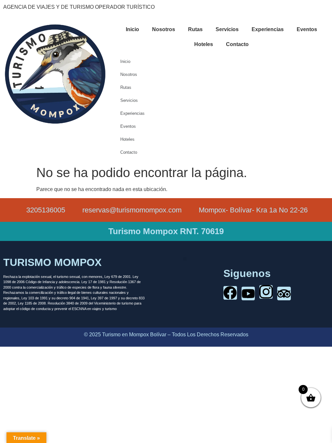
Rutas (195, 29)
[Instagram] (266, 291)
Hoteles (203, 44)
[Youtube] (248, 293)
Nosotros (163, 29)
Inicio (132, 29)
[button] (185, 259)
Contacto (237, 44)
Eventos (307, 29)
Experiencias (268, 29)
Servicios (227, 29)
